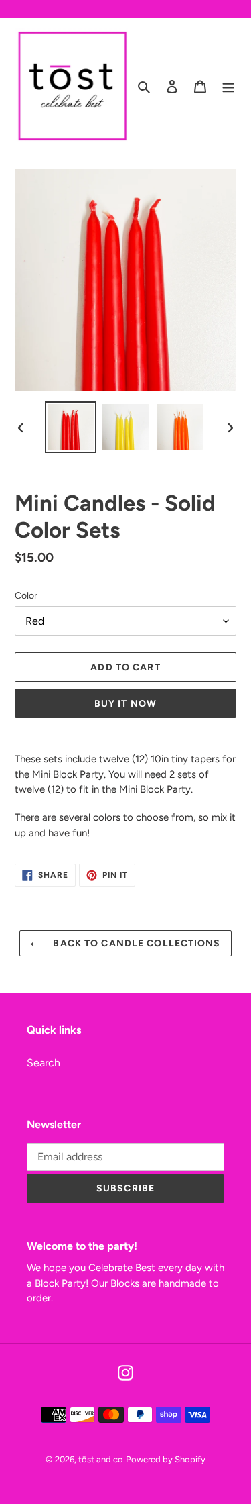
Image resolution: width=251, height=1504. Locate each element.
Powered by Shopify (165, 1459)
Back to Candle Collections (135, 943)
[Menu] (228, 86)
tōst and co (100, 1459)
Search (43, 1062)
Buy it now (125, 703)
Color (26, 595)
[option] (71, 427)
